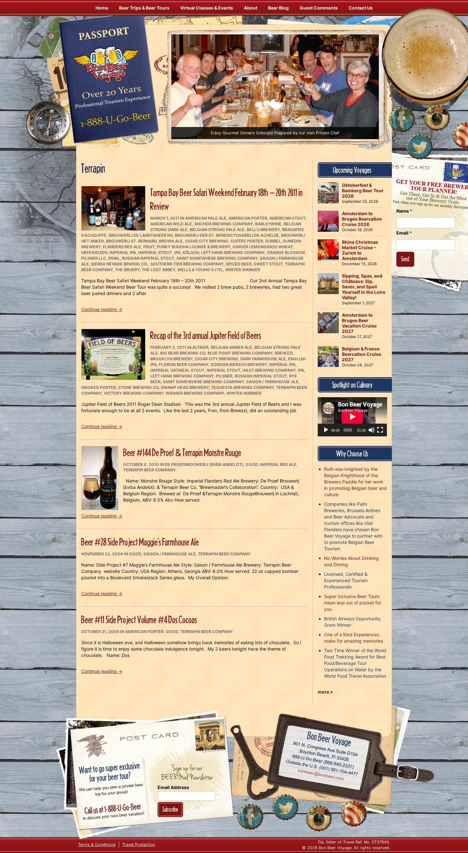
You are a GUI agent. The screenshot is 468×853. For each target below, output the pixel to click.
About (250, 8)
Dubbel (273, 241)
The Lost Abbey (158, 269)
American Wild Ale (171, 224)
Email (404, 233)
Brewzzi (284, 353)
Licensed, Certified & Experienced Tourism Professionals (346, 580)
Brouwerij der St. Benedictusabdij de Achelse (227, 235)
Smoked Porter (98, 387)
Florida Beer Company (183, 364)
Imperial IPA (123, 252)
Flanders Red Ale (122, 246)
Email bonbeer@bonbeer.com (320, 775)
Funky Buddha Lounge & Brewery (193, 246)
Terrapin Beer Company (149, 470)
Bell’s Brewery (263, 229)
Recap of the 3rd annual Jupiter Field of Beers (205, 335)
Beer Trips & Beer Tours (144, 8)
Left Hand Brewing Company (233, 252)
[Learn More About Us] (353, 813)
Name (404, 211)
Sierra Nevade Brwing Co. (119, 264)
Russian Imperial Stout (148, 258)
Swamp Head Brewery (185, 387)
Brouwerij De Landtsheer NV (141, 235)
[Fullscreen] (380, 430)
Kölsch (191, 252)
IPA (177, 252)
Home (102, 8)
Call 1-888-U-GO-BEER (114, 121)
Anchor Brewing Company (223, 224)
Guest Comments (319, 8)
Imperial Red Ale (278, 464)
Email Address (173, 787)
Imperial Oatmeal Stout (177, 370)
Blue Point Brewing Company (240, 353)
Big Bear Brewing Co (182, 353)
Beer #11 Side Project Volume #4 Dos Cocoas (139, 619)
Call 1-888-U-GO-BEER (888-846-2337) (323, 760)
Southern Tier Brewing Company (186, 264)
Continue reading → (101, 309)
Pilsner (224, 376)
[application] (352, 416)
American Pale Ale (205, 218)
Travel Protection (138, 844)
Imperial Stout (155, 252)
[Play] (326, 430)
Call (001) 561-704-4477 (322, 768)
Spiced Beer (239, 264)
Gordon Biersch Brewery (238, 364)
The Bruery (127, 269)
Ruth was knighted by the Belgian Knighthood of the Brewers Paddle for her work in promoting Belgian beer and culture (355, 481)
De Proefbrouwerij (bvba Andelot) (204, 464)
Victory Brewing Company (133, 393)
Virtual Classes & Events (206, 8)
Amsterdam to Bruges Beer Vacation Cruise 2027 (359, 323)
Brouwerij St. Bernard (131, 241)
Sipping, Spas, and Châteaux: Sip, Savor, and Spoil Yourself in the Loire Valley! (363, 286)
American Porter (248, 218)
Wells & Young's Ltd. (200, 269)
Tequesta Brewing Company (242, 387)
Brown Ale (171, 241)
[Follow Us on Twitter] (419, 146)
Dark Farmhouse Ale (263, 358)
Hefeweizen (94, 252)
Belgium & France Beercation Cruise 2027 (361, 354)
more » (325, 691)
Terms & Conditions (97, 844)
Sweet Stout (268, 264)
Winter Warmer (242, 269)
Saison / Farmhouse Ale (272, 381)
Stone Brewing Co (138, 387)
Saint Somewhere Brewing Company (217, 258)
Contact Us (361, 8)
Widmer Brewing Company (195, 393)
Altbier (200, 347)
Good (251, 464)
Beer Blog (278, 8)
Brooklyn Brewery (171, 358)
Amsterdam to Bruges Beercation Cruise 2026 (362, 219)
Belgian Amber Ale (231, 347)
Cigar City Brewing (206, 241)
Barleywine (268, 224)
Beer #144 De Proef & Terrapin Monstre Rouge (182, 452)
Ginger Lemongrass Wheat (262, 246)
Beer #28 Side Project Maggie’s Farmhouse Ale (140, 541)
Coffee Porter (246, 241)
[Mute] (371, 430)
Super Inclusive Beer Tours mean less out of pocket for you (352, 603)
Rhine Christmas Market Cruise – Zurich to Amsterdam (360, 250)
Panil (114, 258)
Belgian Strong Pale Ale (217, 229)
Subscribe (170, 809)
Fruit (149, 246)
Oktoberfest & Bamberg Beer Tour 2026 (363, 190)
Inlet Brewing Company (269, 370)
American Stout (287, 218)
